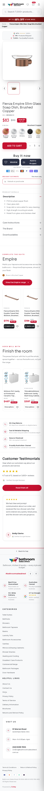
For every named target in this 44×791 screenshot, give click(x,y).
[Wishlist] (27, 4)
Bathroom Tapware (10, 627)
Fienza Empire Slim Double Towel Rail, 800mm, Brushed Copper (11, 313)
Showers (6, 623)
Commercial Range (9, 664)
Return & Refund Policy (28, 767)
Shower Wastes (8, 652)
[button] (39, 4)
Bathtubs (6, 619)
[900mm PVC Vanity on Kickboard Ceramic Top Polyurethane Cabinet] (12, 378)
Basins (5, 631)
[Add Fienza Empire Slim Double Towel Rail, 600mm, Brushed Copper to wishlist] (38, 326)
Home (4, 24)
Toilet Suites (7, 615)
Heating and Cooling (10, 656)
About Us (6, 684)
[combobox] (23, 181)
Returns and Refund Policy (13, 713)
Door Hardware (8, 673)
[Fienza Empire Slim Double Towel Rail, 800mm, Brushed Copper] (12, 298)
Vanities (5, 644)
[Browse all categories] (4, 4)
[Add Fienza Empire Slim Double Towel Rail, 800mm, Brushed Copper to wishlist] (17, 326)
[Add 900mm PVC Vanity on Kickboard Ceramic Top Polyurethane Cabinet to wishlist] (17, 407)
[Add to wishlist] (10, 162)
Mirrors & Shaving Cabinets (13, 648)
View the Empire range (16, 282)
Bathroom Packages (10, 668)
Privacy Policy (7, 696)
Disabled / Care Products (12, 660)
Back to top (23, 551)
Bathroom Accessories (11, 640)
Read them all (22, 488)
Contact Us (7, 688)
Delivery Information (10, 705)
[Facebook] (30, 573)
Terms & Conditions (9, 767)
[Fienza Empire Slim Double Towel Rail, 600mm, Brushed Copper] (32, 298)
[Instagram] (36, 573)
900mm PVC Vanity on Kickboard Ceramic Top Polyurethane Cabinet (12, 393)
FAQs (4, 692)
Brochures (6, 709)
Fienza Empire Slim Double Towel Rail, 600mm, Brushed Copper (32, 313)
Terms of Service (9, 700)
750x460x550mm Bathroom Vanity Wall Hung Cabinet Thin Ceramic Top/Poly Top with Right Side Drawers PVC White (32, 393)
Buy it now (22, 155)
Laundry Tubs (7, 635)
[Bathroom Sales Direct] (16, 4)
